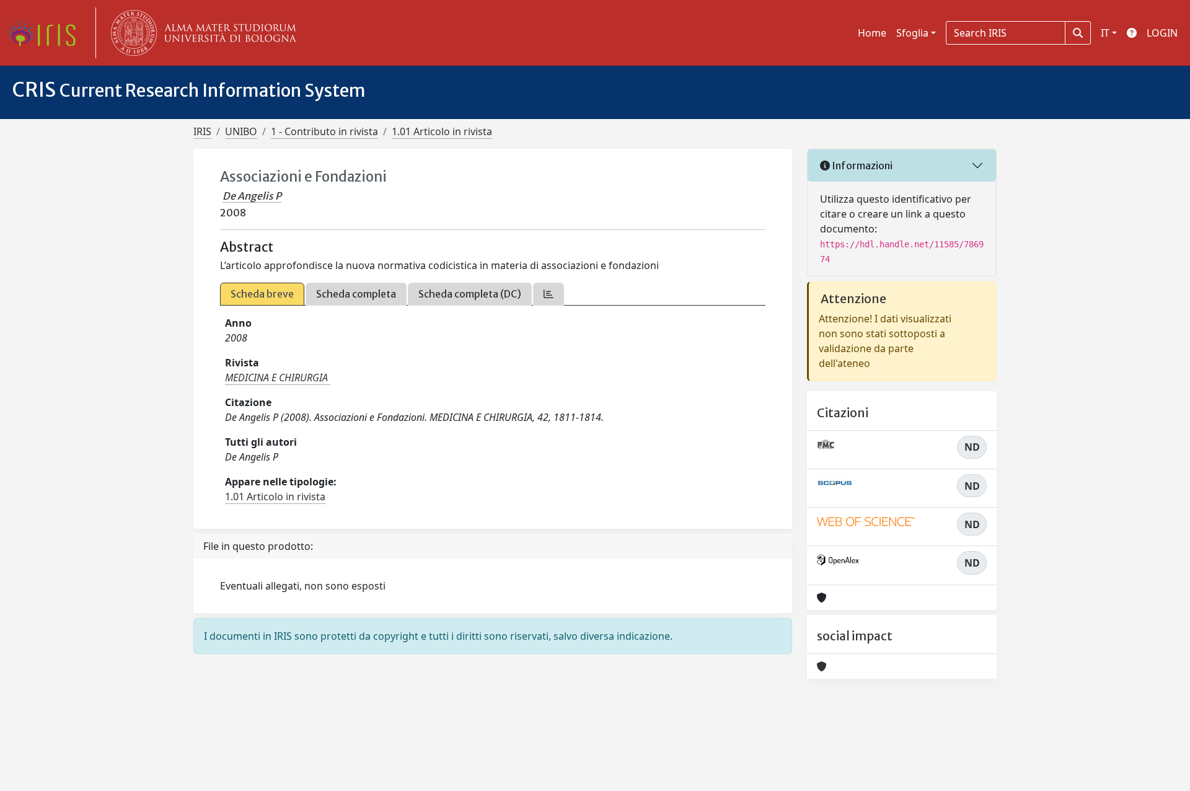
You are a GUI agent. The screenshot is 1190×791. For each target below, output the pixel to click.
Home (872, 33)
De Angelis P (252, 196)
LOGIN (1162, 33)
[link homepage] (46, 32)
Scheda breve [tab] (262, 294)
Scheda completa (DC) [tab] (469, 294)
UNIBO (241, 131)
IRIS (202, 131)
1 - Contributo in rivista (324, 131)
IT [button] (1105, 33)
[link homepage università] (200, 32)
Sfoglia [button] (912, 33)
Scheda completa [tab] (356, 294)
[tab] (548, 294)
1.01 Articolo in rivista (442, 131)
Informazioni (861, 165)
